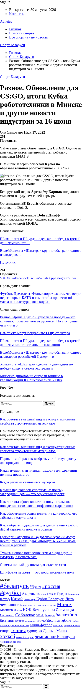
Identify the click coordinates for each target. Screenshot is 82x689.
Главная (15, 29)
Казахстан (73, 594)
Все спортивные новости (28, 37)
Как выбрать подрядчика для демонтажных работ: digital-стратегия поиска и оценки (39, 527)
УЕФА (40, 615)
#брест (35, 586)
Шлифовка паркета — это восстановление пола (37, 572)
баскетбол (66, 614)
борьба (19, 620)
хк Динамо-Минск (52, 631)
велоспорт (30, 621)
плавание (58, 625)
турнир (32, 631)
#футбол (10, 593)
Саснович (7, 615)
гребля (75, 620)
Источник (7, 262)
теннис (18, 630)
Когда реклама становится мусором (27, 482)
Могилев (6, 610)
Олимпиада (65, 610)
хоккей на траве (25, 637)
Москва (18, 610)
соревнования (72, 625)
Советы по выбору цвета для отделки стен (33, 565)
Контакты (16, 14)
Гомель (51, 593)
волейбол (45, 620)
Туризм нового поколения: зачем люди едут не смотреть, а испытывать (36, 555)
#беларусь (14, 585)
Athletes (6, 21)
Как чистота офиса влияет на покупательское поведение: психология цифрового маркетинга (36, 504)
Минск (64, 604)
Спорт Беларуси (12, 45)
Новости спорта (21, 33)
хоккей (7, 636)
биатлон (7, 620)
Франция (50, 615)
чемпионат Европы (10, 641)
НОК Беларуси (36, 609)
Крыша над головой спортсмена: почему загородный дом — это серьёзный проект (32, 492)
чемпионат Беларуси (55, 636)
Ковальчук (30, 599)
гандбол (63, 620)
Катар (5, 599)
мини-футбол (41, 625)
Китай (17, 598)
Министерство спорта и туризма (38, 605)
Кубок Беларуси (50, 599)
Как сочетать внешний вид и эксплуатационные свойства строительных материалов (37, 421)
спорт (5, 630)
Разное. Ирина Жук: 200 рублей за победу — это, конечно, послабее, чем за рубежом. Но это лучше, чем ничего (39, 321)
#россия (51, 586)
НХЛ (52, 610)
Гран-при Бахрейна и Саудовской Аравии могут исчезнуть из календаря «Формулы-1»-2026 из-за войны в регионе (38, 541)
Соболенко (25, 614)
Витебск (41, 594)
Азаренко (29, 593)
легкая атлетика (20, 625)
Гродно (62, 593)
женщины (5, 625)
